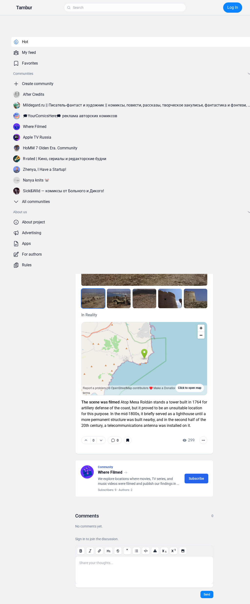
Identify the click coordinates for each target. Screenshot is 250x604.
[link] (115, 440)
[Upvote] (86, 440)
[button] (24, 7)
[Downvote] (100, 440)
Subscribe (196, 478)
